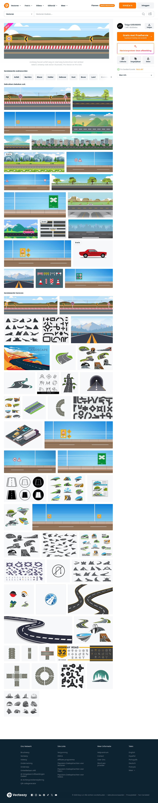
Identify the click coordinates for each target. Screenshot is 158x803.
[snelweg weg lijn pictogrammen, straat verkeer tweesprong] (85, 653)
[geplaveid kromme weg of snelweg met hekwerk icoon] (64, 357)
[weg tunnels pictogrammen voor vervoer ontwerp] (95, 357)
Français (132, 767)
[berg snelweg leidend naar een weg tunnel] (19, 383)
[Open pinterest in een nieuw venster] (44, 795)
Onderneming (26, 763)
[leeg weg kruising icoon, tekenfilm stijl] (17, 676)
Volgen (149, 27)
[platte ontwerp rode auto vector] (93, 253)
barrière (28, 77)
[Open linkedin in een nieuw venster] (40, 795)
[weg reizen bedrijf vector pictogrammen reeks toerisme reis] (17, 517)
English (132, 752)
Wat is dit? (139, 69)
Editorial (51, 5)
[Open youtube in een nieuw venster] (56, 795)
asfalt (16, 77)
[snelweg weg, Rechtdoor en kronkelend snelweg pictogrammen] (66, 488)
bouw (83, 77)
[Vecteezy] (6, 5)
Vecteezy (24, 756)
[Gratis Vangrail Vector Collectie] (49, 278)
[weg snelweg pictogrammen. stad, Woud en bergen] (21, 704)
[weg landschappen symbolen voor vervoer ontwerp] (12, 407)
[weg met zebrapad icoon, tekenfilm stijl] (29, 653)
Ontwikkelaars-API (28, 770)
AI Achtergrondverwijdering (32, 780)
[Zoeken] (143, 13)
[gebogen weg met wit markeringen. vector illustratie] (90, 599)
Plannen (94, 5)
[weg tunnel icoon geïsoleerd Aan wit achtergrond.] (96, 383)
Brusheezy (25, 752)
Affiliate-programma (66, 759)
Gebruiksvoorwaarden (116, 795)
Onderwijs (25, 767)
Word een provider (101, 764)
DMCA (60, 756)
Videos (39, 5)
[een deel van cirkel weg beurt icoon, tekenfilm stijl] (59, 407)
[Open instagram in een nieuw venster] (36, 795)
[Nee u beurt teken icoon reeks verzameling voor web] (58, 570)
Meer (63, 5)
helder (50, 77)
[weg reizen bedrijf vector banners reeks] (100, 488)
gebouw (62, 77)
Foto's (27, 5)
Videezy (24, 759)
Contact (100, 756)
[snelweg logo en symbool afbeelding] (19, 599)
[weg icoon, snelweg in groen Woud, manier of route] (100, 676)
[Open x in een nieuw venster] (52, 795)
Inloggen (145, 5)
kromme (105, 77)
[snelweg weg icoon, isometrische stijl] (34, 407)
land (93, 77)
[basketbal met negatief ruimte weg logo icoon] (51, 599)
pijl (7, 77)
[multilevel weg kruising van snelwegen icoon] (47, 653)
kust (73, 77)
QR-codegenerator (28, 783)
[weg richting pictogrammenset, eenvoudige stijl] (72, 676)
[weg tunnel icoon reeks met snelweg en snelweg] (22, 544)
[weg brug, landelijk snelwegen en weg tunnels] (93, 630)
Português (133, 759)
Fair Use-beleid (143, 795)
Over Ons (101, 759)
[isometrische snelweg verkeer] (23, 434)
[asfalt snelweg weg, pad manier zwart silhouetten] (59, 544)
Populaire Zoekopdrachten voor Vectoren (71, 764)
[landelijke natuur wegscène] (34, 162)
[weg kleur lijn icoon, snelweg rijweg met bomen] (69, 383)
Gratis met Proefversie (135, 36)
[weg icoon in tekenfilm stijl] (12, 653)
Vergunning (63, 752)
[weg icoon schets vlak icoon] (25, 488)
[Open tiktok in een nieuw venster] (48, 795)
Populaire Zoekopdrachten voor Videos (71, 775)
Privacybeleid (131, 795)
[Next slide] (109, 77)
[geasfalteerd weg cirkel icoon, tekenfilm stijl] (44, 676)
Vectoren (15, 5)
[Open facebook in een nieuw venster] (32, 795)
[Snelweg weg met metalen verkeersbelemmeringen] (19, 278)
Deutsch (132, 763)
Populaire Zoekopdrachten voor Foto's (71, 770)
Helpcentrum (102, 752)
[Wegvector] (53, 228)
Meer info (122, 75)
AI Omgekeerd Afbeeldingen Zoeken (33, 775)
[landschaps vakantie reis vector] (21, 228)
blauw (39, 77)
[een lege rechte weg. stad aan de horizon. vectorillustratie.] (90, 228)
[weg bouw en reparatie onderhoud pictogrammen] (96, 544)
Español (132, 756)
